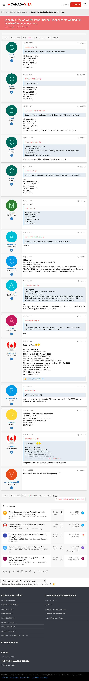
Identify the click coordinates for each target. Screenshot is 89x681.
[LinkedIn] (11, 647)
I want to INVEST (7, 614)
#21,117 (83, 386)
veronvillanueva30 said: (33, 237)
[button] (4, 4)
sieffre (11, 549)
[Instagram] (6, 647)
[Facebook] (2, 647)
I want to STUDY (7, 609)
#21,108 (83, 106)
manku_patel (11, 27)
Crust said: (29, 208)
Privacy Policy (24, 677)
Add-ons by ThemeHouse (75, 675)
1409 (35, 37)
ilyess (11, 539)
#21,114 (83, 281)
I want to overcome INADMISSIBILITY (14, 635)
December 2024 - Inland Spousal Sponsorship (26, 547)
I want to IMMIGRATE (9, 600)
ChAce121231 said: (32, 79)
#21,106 (83, 43)
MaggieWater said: (31, 142)
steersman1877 (14, 562)
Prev (6, 38)
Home (46, 584)
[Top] (50, 584)
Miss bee (75, 536)
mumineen (12, 516)
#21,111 (83, 201)
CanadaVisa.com (51, 600)
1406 (19, 37)
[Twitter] (15, 647)
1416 (48, 37)
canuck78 (75, 514)
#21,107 (83, 75)
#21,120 (83, 470)
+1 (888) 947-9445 (8, 665)
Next (55, 38)
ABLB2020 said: (30, 439)
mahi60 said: (29, 47)
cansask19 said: (30, 285)
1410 (40, 37)
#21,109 (83, 138)
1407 (24, 37)
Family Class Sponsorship (33, 529)
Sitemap (5, 677)
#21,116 (83, 341)
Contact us (6, 584)
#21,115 (83, 316)
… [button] (14, 37)
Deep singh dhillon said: (33, 110)
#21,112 (83, 233)
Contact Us (44, 677)
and (35, 379)
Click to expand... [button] (54, 458)
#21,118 (83, 410)
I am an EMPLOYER (8, 627)
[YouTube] (19, 647)
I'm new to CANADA (8, 622)
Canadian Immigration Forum (55, 609)
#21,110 (83, 167)
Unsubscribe (13, 677)
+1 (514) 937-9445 (8, 657)
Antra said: (29, 390)
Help (41, 584)
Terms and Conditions (19, 584)
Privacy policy (33, 584)
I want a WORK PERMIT (9, 605)
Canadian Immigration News (55, 614)
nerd (10, 529)
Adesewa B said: (31, 320)
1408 (29, 37)
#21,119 (83, 435)
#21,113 (83, 257)
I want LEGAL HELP (8, 631)
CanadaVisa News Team (54, 618)
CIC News (48, 605)
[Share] (77, 43)
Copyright (35, 677)
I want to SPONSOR (8, 618)
